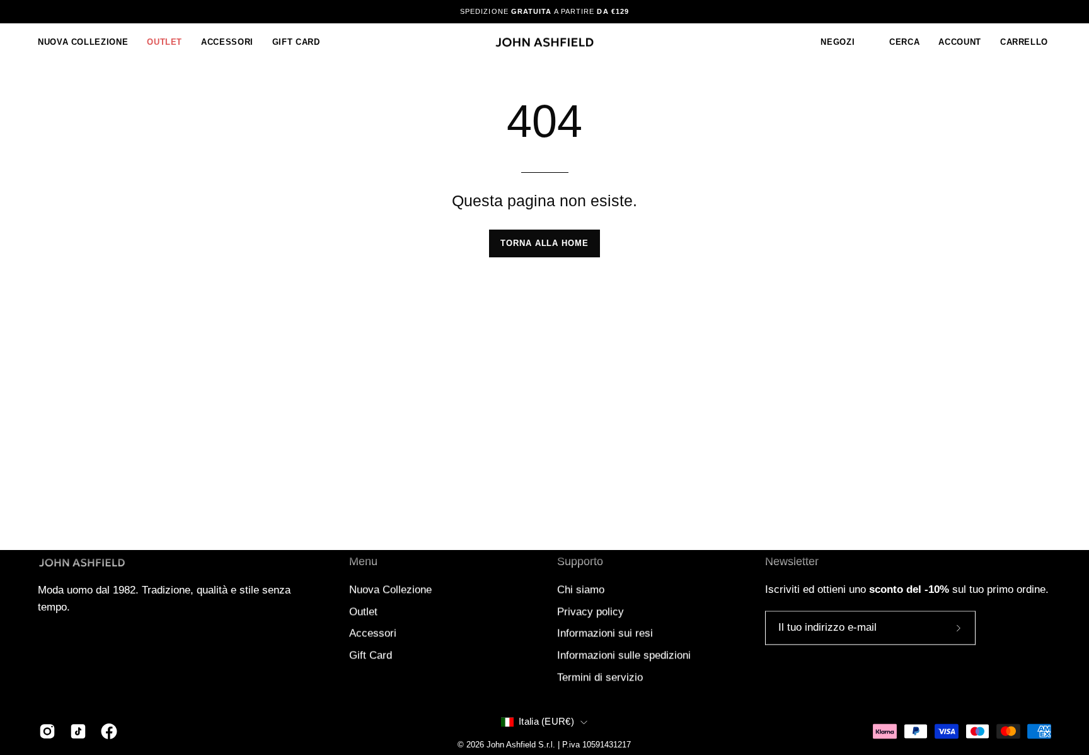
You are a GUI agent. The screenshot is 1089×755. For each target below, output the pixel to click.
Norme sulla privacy (606, 471)
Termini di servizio (689, 471)
